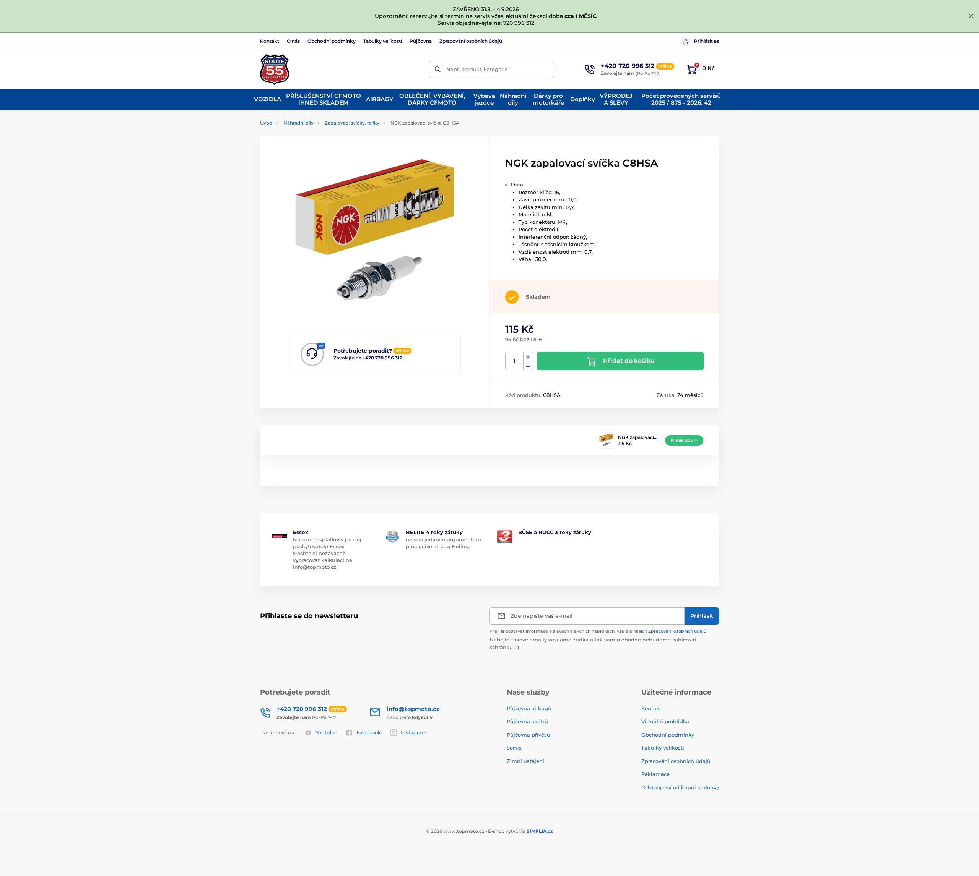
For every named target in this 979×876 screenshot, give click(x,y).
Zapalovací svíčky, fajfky (352, 123)
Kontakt (269, 41)
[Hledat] (437, 69)
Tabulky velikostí (382, 41)
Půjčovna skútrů (527, 721)
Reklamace (655, 774)
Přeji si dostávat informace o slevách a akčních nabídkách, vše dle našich (598, 631)
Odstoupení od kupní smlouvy (680, 787)
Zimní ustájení (525, 761)
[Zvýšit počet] (528, 356)
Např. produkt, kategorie (477, 69)
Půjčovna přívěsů (528, 735)
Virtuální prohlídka (665, 721)
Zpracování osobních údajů (470, 41)
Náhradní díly (298, 123)
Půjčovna (421, 41)
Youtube (326, 732)
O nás (293, 41)
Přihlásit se (706, 41)
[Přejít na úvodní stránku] (274, 69)
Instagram (414, 732)
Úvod (266, 123)
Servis (514, 748)
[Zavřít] (971, 16)
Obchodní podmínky (331, 41)
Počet (515, 361)
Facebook (368, 732)
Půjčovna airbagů (529, 708)
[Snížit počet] (528, 366)
